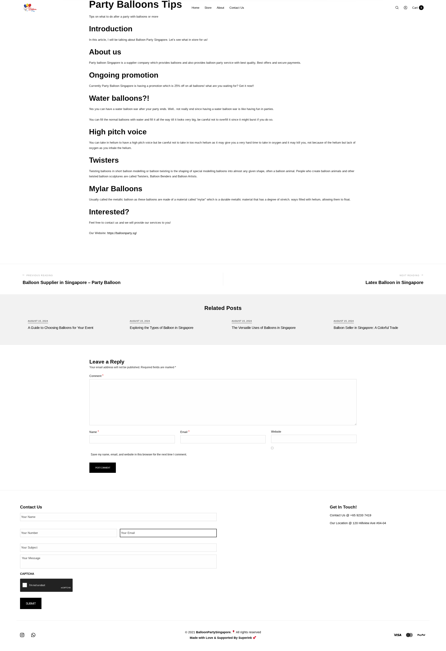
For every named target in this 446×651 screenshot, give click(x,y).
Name (94, 431)
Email (185, 431)
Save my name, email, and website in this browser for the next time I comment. (139, 454)
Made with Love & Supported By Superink (221, 638)
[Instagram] (22, 635)
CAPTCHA (27, 573)
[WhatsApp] (33, 635)
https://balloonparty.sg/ (122, 233)
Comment (96, 375)
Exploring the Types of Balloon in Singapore (161, 328)
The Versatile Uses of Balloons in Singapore (264, 328)
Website (276, 431)
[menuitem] (198, 8)
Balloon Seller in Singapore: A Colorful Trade (366, 328)
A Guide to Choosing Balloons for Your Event (60, 328)
